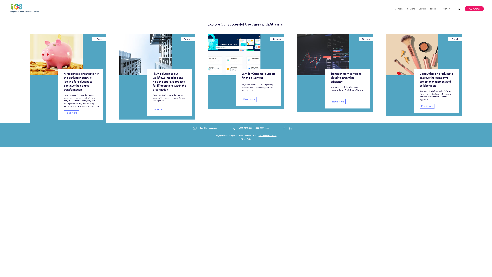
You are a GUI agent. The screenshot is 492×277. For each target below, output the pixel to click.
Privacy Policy (246, 139)
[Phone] (234, 128)
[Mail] (194, 128)
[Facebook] (455, 9)
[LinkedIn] (459, 9)
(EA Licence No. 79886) (267, 136)
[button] (399, 9)
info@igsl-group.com (208, 128)
